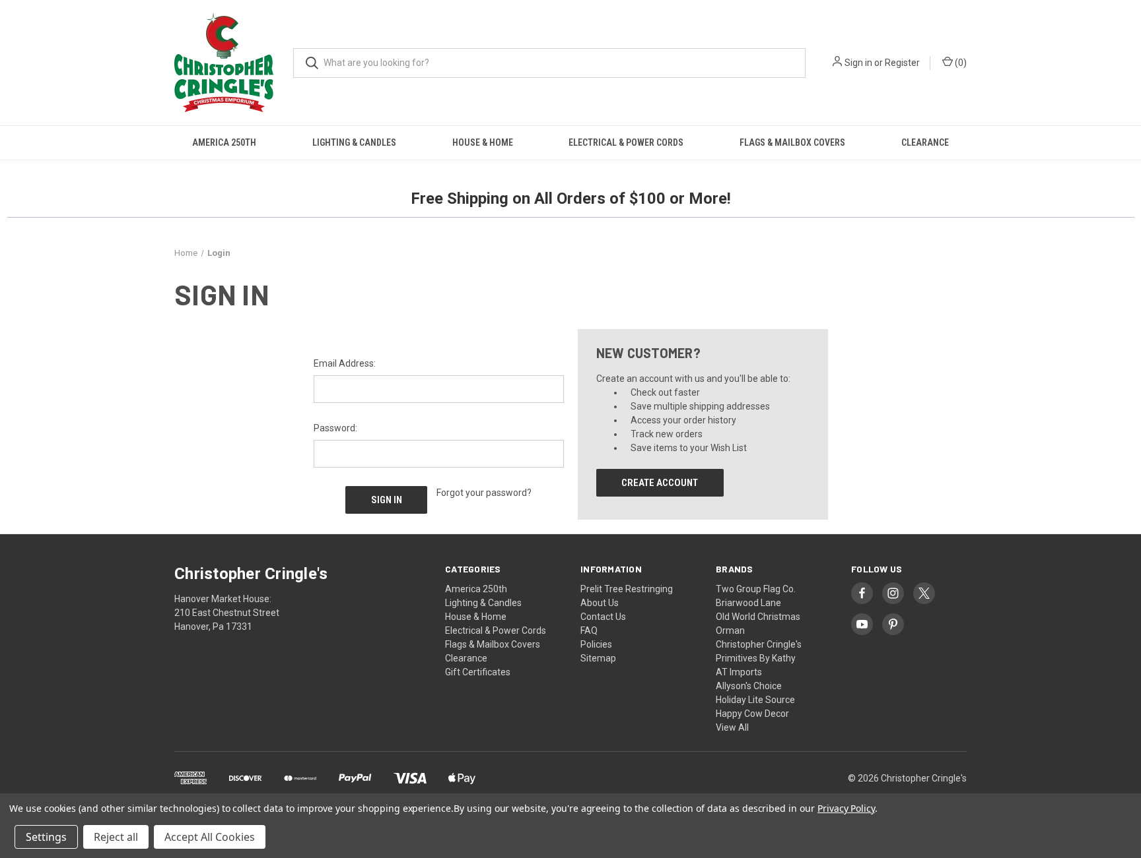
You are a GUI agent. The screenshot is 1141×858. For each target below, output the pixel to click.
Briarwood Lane (748, 603)
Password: (335, 428)
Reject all (116, 837)
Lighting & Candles (354, 142)
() (960, 62)
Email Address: (345, 363)
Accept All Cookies (209, 837)
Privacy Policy (846, 808)
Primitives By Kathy (756, 658)
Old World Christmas (758, 616)
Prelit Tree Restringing (626, 589)
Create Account (659, 483)
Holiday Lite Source (755, 699)
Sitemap (598, 658)
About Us (599, 603)
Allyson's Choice (749, 686)
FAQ (589, 630)
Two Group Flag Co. (756, 589)
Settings (46, 837)
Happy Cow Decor (752, 713)
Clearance (925, 142)
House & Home (482, 142)
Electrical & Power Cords (626, 142)
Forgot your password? (484, 492)
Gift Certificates (477, 672)
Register (902, 62)
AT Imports (739, 672)
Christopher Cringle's (759, 644)
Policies (596, 644)
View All (732, 727)
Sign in (858, 62)
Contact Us (603, 616)
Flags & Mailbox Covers (792, 142)
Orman (730, 630)
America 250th (224, 142)
